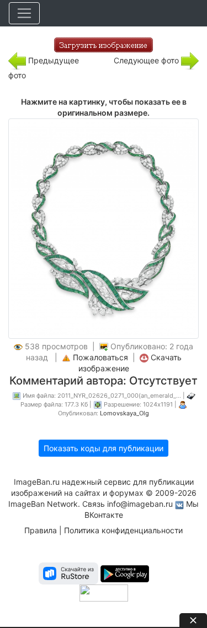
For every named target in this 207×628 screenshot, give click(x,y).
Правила (40, 530)
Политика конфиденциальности (123, 530)
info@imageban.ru (140, 503)
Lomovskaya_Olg (124, 413)
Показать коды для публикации (103, 448)
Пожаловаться (100, 357)
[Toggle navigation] (24, 13)
